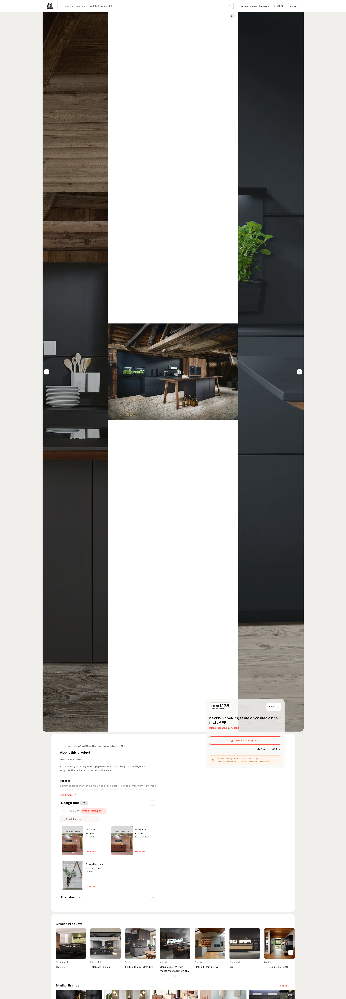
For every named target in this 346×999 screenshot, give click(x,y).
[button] (174, 975)
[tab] (63, 811)
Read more (66, 795)
